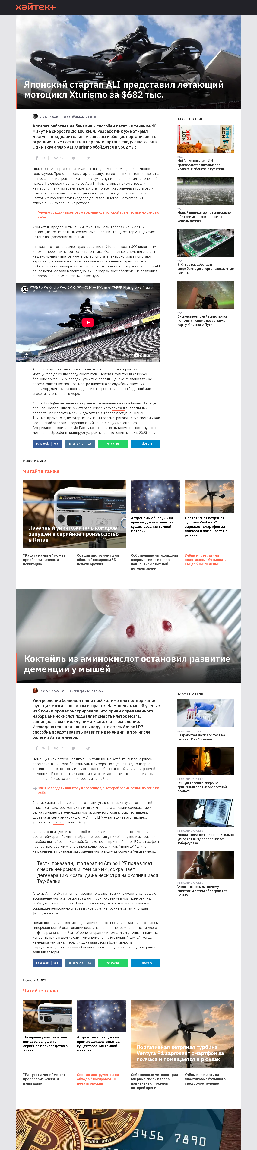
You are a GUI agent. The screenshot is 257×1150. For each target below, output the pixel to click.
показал (118, 408)
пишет (58, 822)
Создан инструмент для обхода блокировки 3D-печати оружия (98, 559)
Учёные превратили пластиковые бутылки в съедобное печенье (205, 559)
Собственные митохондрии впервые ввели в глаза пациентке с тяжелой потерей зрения (154, 561)
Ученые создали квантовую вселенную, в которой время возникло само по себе (98, 214)
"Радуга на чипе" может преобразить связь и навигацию (44, 559)
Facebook (47, 443)
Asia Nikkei (94, 183)
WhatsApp (113, 443)
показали (131, 922)
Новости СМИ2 (34, 461)
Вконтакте (80, 443)
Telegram (146, 443)
